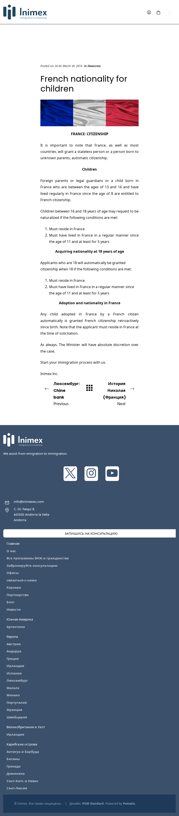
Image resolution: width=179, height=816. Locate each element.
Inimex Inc (48, 373)
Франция (14, 709)
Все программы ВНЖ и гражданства (38, 558)
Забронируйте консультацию (32, 565)
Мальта (13, 688)
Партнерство (18, 595)
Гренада (14, 766)
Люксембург (17, 680)
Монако (13, 695)
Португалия (17, 702)
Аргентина (16, 626)
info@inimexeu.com (29, 501)
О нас (11, 551)
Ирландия (15, 666)
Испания (14, 673)
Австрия (14, 644)
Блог (10, 602)
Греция (13, 658)
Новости (94, 66)
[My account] (149, 12)
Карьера (14, 587)
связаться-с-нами (22, 580)
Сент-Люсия (17, 788)
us (103, 362)
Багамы (13, 759)
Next (114, 393)
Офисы (13, 573)
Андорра (14, 651)
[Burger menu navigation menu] (170, 12)
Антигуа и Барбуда (23, 751)
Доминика (16, 773)
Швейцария (17, 717)
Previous (66, 393)
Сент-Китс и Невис (22, 781)
